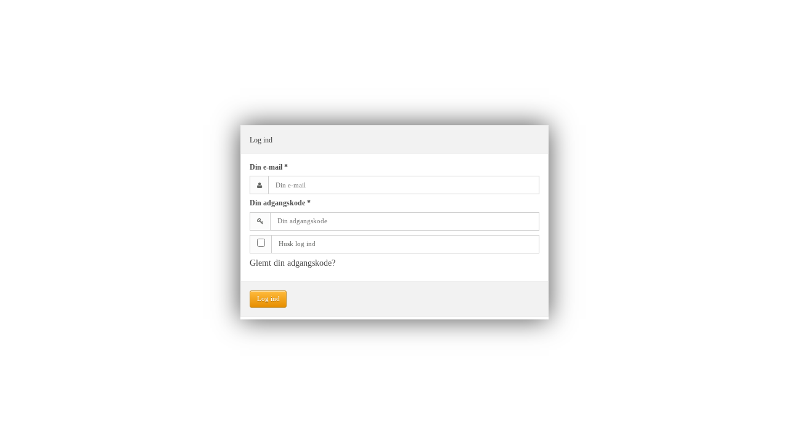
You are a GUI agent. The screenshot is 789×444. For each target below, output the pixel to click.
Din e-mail (269, 167)
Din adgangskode (280, 203)
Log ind (268, 298)
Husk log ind (297, 243)
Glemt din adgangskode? (292, 263)
